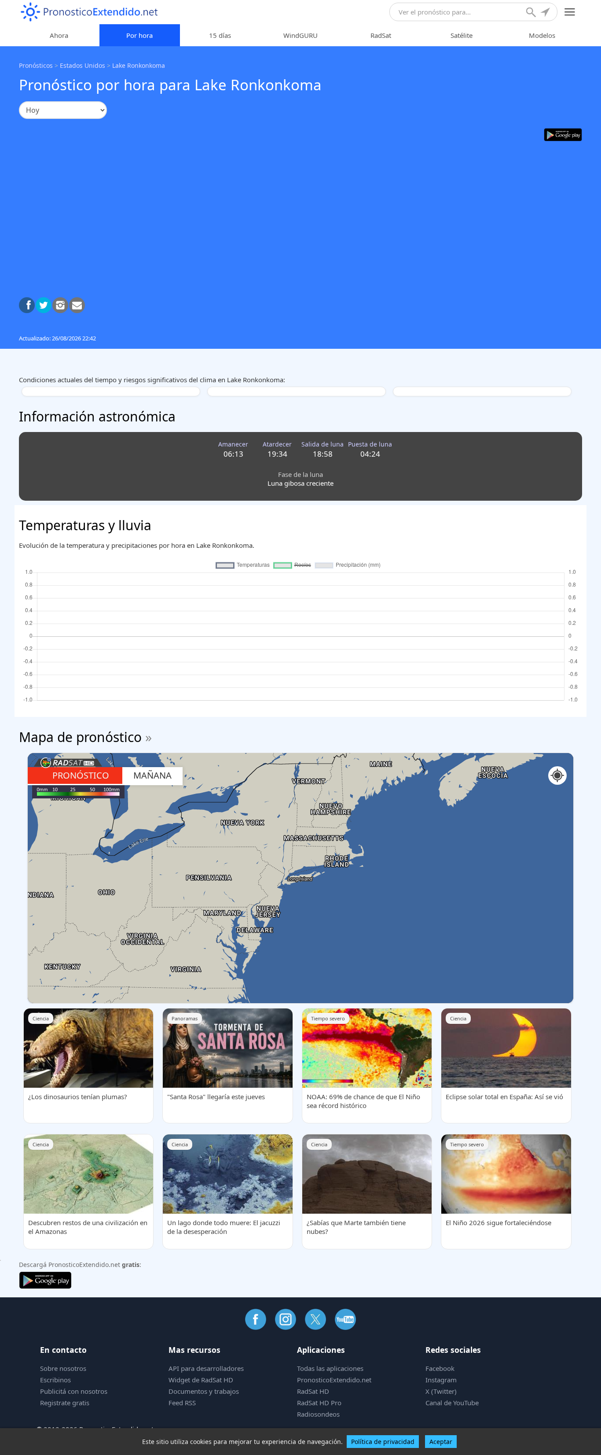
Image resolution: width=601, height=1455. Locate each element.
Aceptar (440, 1441)
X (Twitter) (441, 1391)
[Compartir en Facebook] (27, 305)
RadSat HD (313, 1391)
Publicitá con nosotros (73, 1391)
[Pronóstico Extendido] (89, 12)
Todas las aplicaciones (330, 1368)
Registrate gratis (64, 1402)
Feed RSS (182, 1402)
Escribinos (55, 1379)
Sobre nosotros (63, 1368)
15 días (220, 35)
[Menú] (570, 12)
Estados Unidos (82, 65)
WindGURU (300, 35)
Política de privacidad (382, 1441)
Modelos (542, 35)
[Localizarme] (546, 13)
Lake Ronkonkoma (138, 65)
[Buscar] (532, 13)
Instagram (441, 1379)
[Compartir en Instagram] (60, 305)
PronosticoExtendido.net (334, 1379)
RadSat (380, 35)
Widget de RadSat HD (201, 1379)
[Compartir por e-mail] (77, 305)
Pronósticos (36, 65)
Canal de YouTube (452, 1402)
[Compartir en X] (43, 305)
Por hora (139, 35)
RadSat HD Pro (319, 1402)
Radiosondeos (318, 1414)
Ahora (59, 35)
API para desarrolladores (206, 1368)
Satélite (462, 35)
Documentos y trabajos (204, 1391)
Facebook (439, 1368)
